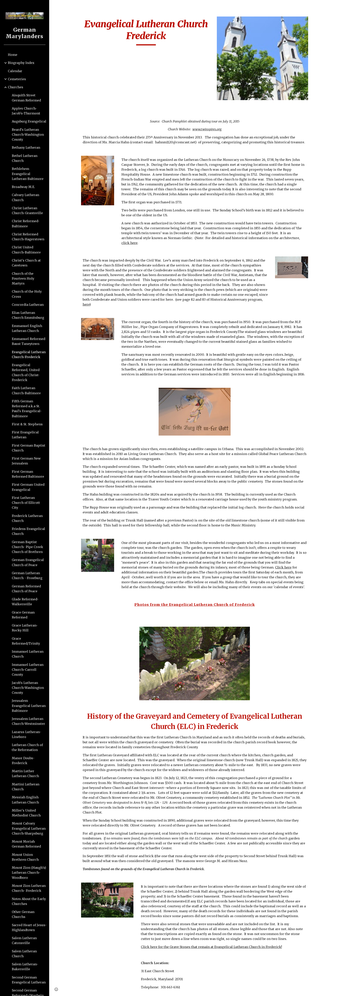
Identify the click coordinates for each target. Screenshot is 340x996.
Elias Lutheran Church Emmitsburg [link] (28, 315)
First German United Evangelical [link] (28, 487)
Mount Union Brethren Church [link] (25, 857)
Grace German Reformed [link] (23, 614)
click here (129, 243)
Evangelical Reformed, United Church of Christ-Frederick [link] (26, 372)
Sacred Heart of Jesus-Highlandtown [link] (29, 927)
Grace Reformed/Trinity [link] (26, 641)
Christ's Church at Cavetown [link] (26, 262)
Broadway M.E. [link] (23, 187)
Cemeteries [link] (17, 79)
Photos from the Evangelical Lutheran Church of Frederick (194, 605)
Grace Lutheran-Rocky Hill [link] (25, 627)
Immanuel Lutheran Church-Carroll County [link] (27, 670)
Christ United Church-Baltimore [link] (26, 249)
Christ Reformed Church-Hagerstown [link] (28, 236)
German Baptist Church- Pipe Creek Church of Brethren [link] (27, 547)
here (86, 304)
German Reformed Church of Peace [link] (26, 588)
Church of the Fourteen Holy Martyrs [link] (23, 279)
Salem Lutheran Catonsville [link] (24, 940)
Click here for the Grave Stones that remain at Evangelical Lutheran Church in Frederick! (211, 947)
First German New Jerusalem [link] (26, 460)
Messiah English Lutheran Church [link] (25, 799)
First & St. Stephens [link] (27, 424)
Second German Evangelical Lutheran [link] (29, 979)
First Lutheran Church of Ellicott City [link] (26, 503)
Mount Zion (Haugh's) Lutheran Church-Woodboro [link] (29, 873)
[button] (335, 5)
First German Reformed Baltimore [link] (28, 474)
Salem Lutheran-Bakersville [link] (25, 966)
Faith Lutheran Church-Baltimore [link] (26, 390)
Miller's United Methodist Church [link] (26, 812)
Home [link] (12, 55)
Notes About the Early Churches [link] (29, 901)
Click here (283, 567)
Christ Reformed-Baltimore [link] (26, 223)
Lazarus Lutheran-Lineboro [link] (26, 734)
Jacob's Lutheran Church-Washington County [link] (28, 688)
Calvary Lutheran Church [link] (25, 197)
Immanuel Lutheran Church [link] (27, 654)
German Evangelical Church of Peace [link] (28, 562)
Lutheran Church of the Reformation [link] (27, 747)
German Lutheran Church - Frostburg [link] (27, 575)
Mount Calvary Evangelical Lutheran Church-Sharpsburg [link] (29, 828)
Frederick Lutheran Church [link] (27, 518)
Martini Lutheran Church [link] (25, 786)
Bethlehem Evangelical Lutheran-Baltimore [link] (27, 174)
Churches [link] (15, 87)
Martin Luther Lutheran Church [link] (25, 773)
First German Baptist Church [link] (28, 447)
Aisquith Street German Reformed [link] (26, 97)
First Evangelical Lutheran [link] (25, 434)
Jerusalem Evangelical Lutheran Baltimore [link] (29, 706)
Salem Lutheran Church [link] (24, 953)
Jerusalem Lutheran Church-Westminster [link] (28, 721)
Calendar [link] (15, 71)
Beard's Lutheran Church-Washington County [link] (28, 135)
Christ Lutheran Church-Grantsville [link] (27, 210)
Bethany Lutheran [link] (26, 147)
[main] (146, 32)
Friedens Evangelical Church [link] (28, 531)
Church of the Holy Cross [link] (27, 293)
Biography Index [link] (21, 63)
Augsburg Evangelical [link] (29, 121)
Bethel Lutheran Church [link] (24, 158)
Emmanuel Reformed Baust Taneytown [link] (28, 341)
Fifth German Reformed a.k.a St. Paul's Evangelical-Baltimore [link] (27, 408)
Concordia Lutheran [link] (28, 305)
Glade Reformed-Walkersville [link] (25, 601)
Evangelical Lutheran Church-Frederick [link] (29, 354)
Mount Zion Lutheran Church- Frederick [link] (29, 888)
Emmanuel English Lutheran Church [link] (27, 328)
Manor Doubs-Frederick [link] (23, 760)
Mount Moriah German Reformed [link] (26, 843)
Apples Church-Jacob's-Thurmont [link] (26, 110)
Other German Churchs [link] (23, 914)
